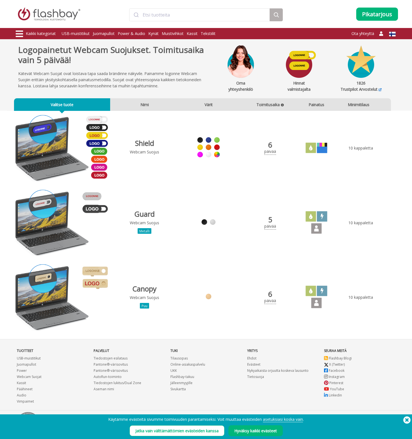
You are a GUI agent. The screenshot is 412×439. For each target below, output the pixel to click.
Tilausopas (179, 358)
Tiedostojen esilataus (111, 358)
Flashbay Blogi (340, 358)
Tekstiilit (208, 33)
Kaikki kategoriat (41, 33)
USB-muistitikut (76, 33)
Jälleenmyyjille (181, 382)
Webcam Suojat (29, 376)
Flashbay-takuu (182, 376)
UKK (173, 370)
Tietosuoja (255, 376)
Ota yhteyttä (362, 33)
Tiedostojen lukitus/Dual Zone (117, 382)
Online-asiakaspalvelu (187, 364)
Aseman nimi (104, 389)
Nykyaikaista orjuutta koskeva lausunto (278, 370)
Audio (21, 395)
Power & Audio (131, 33)
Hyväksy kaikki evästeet (255, 430)
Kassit (192, 33)
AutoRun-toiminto (108, 376)
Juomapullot (104, 33)
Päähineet (25, 389)
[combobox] (199, 14)
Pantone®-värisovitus (111, 364)
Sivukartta (178, 389)
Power (22, 370)
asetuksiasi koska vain (283, 419)
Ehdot (251, 358)
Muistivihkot (173, 33)
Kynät (153, 33)
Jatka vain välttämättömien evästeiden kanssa (177, 430)
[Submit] (136, 15)
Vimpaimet (25, 401)
